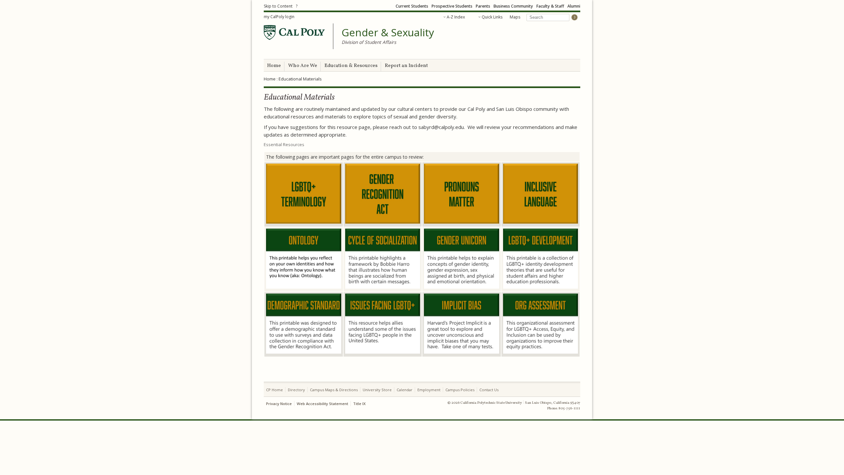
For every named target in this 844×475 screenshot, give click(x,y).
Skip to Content (278, 6)
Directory (296, 389)
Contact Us (488, 389)
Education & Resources (350, 65)
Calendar (404, 389)
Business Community (513, 6)
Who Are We (302, 65)
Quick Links (492, 17)
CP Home (274, 389)
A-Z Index (456, 17)
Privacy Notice (279, 403)
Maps (515, 17)
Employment (428, 389)
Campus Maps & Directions (334, 389)
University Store (377, 389)
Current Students (412, 6)
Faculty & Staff (550, 6)
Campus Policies (459, 389)
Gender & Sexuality (388, 32)
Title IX (359, 403)
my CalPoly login (279, 16)
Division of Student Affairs (369, 42)
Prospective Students (452, 6)
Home (274, 65)
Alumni (573, 6)
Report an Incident (406, 65)
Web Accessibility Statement (322, 403)
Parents (483, 6)
